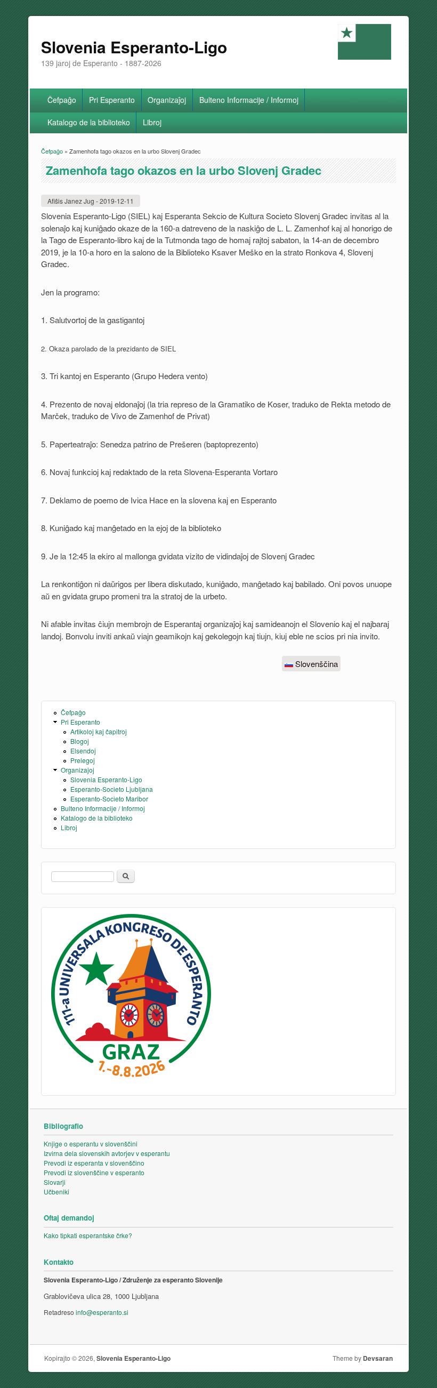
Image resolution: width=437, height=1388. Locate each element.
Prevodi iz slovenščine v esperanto (94, 1172)
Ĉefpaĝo (61, 99)
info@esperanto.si (102, 1312)
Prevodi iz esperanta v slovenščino (94, 1162)
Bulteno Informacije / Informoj (248, 99)
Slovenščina (315, 663)
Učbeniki (56, 1191)
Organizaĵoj (167, 99)
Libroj (152, 122)
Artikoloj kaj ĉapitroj (98, 731)
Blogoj (79, 740)
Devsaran (378, 1358)
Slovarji (55, 1181)
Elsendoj (83, 750)
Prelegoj (82, 760)
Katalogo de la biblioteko (88, 122)
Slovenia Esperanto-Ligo (106, 779)
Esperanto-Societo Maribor (109, 798)
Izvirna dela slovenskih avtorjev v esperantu (107, 1153)
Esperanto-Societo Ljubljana (111, 788)
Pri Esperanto (112, 99)
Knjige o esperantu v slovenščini (90, 1143)
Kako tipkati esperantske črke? (88, 1235)
